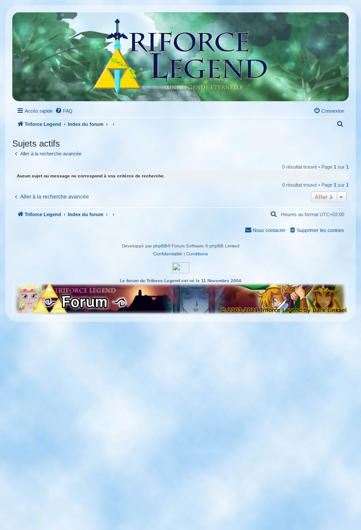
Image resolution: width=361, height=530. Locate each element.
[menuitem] (64, 111)
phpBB (160, 245)
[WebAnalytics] (180, 267)
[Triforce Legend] (180, 57)
